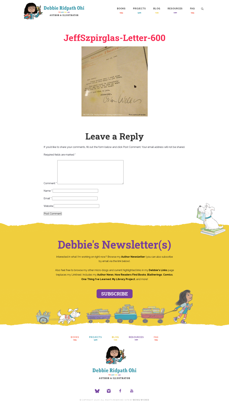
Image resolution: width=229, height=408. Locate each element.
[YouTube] (131, 391)
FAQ (192, 8)
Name (48, 190)
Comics (168, 274)
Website (48, 206)
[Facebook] (120, 391)
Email (47, 198)
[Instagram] (108, 391)
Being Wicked (141, 400)
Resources (175, 8)
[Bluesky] (97, 391)
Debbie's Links (158, 270)
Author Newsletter (133, 256)
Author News (105, 274)
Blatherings (154, 274)
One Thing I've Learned (96, 279)
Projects (139, 8)
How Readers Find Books (130, 274)
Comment (50, 183)
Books (121, 8)
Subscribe (114, 294)
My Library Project (123, 279)
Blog (156, 8)
